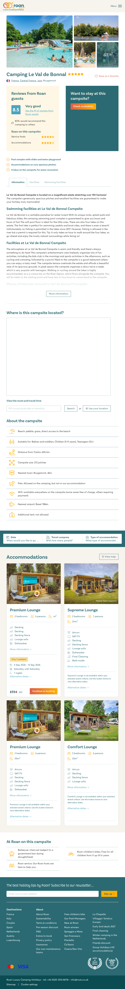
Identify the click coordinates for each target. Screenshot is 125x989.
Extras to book (44, 935)
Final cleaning (100, 930)
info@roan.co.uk (79, 979)
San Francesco (72, 935)
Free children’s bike (74, 914)
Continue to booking (43, 691)
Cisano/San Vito (73, 948)
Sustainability (43, 918)
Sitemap (11, 984)
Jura (39, 80)
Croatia (11, 922)
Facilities (34, 182)
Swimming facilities (55, 182)
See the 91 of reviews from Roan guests (39, 112)
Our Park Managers (74, 918)
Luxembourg (13, 940)
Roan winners (71, 927)
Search (71, 408)
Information (18, 182)
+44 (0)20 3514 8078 (57, 979)
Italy (9, 918)
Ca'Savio (69, 944)
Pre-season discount (47, 927)
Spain (10, 927)
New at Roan (71, 922)
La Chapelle (99, 914)
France (15, 80)
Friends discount (101, 942)
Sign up (108, 893)
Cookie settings (29, 984)
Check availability (83, 106)
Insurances (42, 944)
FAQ (38, 931)
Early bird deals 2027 (104, 926)
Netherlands (13, 931)
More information (58, 293)
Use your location (98, 408)
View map (110, 556)
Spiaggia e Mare (73, 931)
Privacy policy (44, 940)
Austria (10, 935)
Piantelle (69, 940)
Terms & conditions (46, 922)
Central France (28, 80)
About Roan (42, 914)
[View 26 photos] (40, 41)
